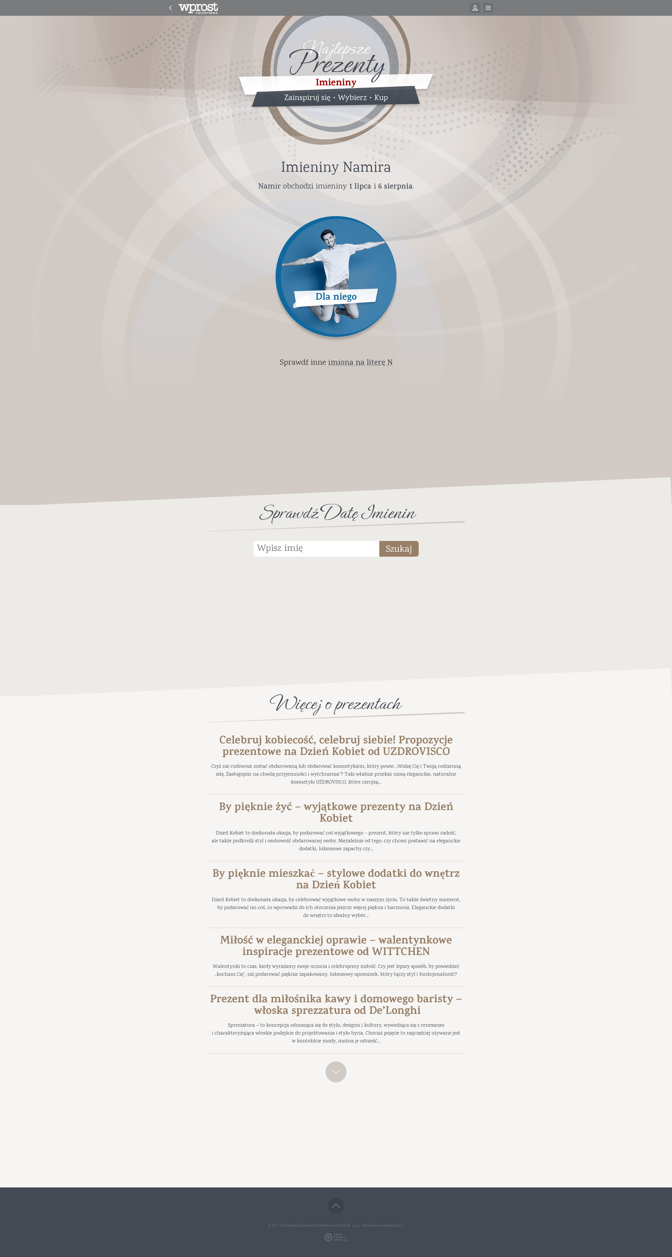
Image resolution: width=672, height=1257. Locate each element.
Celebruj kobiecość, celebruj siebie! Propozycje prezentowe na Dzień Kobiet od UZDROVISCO (336, 747)
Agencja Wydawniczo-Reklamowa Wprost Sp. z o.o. (324, 1225)
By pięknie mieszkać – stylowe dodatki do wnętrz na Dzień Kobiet (336, 880)
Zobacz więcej (336, 1071)
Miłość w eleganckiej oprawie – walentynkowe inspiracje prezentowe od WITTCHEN (336, 947)
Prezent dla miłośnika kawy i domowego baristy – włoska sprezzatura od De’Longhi (336, 1006)
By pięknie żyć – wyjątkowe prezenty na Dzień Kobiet (336, 814)
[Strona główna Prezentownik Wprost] (198, 8)
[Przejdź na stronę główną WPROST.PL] (170, 8)
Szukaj (399, 549)
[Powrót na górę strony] (336, 1206)
